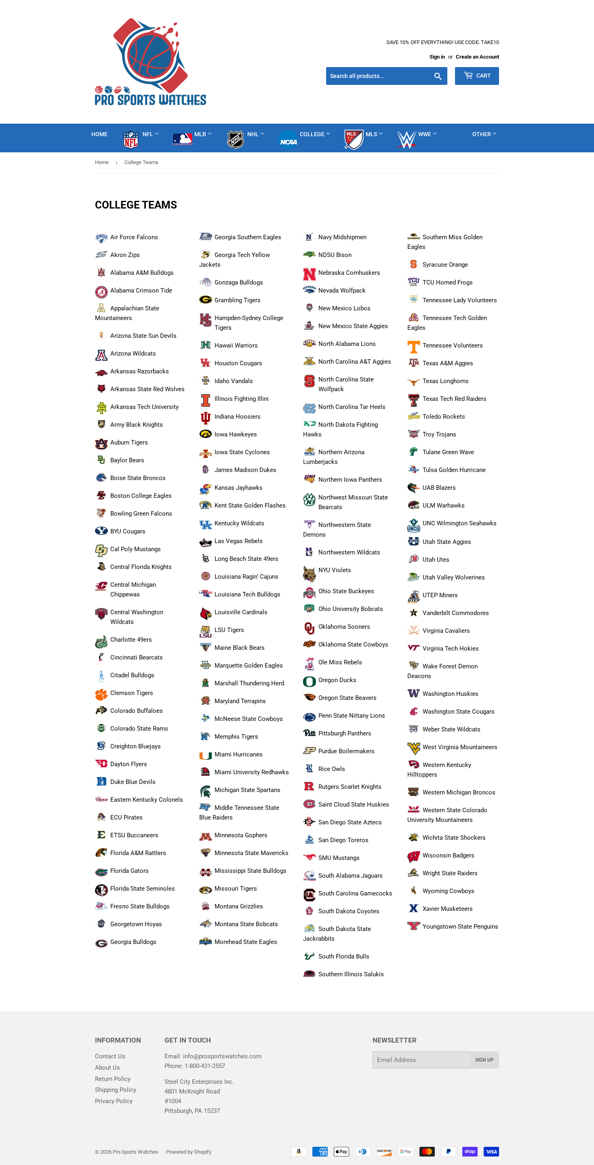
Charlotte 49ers (131, 639)
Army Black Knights (136, 424)
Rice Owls (331, 769)
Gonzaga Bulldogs (239, 282)
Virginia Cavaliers (446, 630)
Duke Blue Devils (133, 782)
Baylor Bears (127, 460)
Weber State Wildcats (451, 729)
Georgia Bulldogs (133, 942)
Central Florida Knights (141, 567)
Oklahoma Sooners (344, 626)
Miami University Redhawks (252, 772)
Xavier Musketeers (448, 908)
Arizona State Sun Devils (143, 335)
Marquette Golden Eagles (249, 665)
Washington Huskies (450, 693)
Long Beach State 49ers (246, 558)
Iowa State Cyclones (242, 452)
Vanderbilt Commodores (456, 613)
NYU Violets (334, 570)
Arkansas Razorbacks (139, 371)
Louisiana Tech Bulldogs (247, 594)
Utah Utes (436, 559)
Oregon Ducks (337, 680)
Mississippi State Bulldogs (250, 870)
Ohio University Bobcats (350, 609)
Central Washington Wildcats (136, 617)
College (313, 134)
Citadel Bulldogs (132, 675)
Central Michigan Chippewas (133, 589)
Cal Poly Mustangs (135, 549)
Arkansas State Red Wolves (147, 389)
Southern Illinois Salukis (351, 974)
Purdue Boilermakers (346, 751)
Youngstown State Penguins (460, 926)
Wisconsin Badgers (448, 855)
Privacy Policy (114, 1101)
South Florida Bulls (343, 956)
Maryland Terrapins (240, 701)
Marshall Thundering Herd (249, 683)
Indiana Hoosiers (238, 416)
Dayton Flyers (128, 764)
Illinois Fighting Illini (242, 398)
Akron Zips (125, 255)
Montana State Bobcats (246, 924)
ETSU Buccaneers (134, 835)
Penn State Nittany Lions (351, 715)
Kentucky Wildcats (239, 523)
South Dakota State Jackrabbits (337, 933)
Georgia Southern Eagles (248, 237)
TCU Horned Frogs (448, 282)
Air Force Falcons (134, 237)
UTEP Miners (440, 595)
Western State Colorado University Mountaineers (447, 815)
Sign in (437, 57)
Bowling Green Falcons (141, 513)
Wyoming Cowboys (448, 891)
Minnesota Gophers (241, 835)
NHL (253, 134)
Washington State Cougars (459, 711)
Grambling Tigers (238, 300)
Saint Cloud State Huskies (353, 804)
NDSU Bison (335, 255)
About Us (107, 1067)
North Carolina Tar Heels (351, 407)
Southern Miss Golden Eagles (444, 242)
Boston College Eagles (141, 495)
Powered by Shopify (188, 1152)
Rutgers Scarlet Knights (349, 786)
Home (99, 134)
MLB (200, 134)
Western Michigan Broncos (459, 792)
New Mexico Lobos (344, 308)
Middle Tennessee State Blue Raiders (239, 812)
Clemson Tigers (131, 693)
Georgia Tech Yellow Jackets (234, 259)
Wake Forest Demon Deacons (442, 671)
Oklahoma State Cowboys (353, 644)
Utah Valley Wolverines (454, 577)
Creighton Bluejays (135, 746)
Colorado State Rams (139, 728)
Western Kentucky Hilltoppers (439, 769)
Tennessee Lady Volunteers (460, 300)
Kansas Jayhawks (239, 487)
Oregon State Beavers (347, 698)
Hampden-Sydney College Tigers (249, 322)
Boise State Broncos (138, 478)
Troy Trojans (439, 434)
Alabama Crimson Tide (141, 290)
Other (482, 134)
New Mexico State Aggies (353, 326)
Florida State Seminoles (142, 888)
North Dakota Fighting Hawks (340, 429)
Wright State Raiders (450, 873)
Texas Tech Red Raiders (455, 398)
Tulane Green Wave (448, 452)
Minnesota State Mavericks (252, 853)
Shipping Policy (115, 1089)
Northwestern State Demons (337, 529)
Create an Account (477, 57)
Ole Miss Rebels (340, 662)
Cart (483, 75)
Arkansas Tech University (144, 407)
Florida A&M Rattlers (138, 853)
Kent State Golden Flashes (250, 505)
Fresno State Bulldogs (140, 906)
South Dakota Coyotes (348, 911)
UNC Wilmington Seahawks (460, 523)
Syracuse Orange (445, 264)
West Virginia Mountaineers (460, 747)
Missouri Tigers (236, 888)
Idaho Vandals (234, 381)
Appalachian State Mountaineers (127, 313)
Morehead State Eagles (246, 942)
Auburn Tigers (129, 442)
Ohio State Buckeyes (346, 591)
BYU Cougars (127, 531)
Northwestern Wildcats (349, 552)
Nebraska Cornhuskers (349, 272)
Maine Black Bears (240, 647)
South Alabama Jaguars (350, 875)
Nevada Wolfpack (342, 290)
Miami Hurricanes (239, 754)
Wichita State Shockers (454, 837)
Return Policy (113, 1079)
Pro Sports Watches (135, 1152)
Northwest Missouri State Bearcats (353, 502)
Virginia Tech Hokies (451, 648)
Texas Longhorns (446, 381)
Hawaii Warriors (236, 345)
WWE (425, 134)
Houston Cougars (238, 363)
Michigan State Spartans (247, 790)
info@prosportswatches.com (222, 1056)
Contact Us (110, 1056)
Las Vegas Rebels (239, 541)
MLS (372, 134)
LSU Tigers (229, 630)
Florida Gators (129, 870)
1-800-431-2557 (205, 1066)
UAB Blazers (439, 487)
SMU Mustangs (339, 858)
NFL (148, 134)
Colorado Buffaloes (136, 710)
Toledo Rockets (444, 416)
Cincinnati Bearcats (136, 657)
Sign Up (484, 1060)
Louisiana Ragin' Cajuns (246, 576)
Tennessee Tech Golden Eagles (447, 322)
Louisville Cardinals (241, 612)
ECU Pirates (126, 817)
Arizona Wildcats (133, 353)
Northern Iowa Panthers (350, 479)
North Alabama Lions (347, 344)
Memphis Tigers (236, 736)
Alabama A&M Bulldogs (142, 272)
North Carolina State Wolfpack (346, 384)
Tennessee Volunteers (453, 345)
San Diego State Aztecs (350, 822)
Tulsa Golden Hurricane (454, 470)
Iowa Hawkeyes (236, 434)
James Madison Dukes (245, 470)
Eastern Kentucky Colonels (146, 799)
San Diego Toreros (343, 840)
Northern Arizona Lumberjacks (333, 457)
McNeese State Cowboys (249, 719)
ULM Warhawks (444, 505)
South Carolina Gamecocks (355, 893)
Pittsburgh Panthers (344, 733)
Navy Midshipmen (342, 237)
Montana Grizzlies (239, 906)
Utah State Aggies (447, 542)
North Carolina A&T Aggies (354, 361)
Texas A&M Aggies (448, 363)
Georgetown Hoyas (136, 924)
